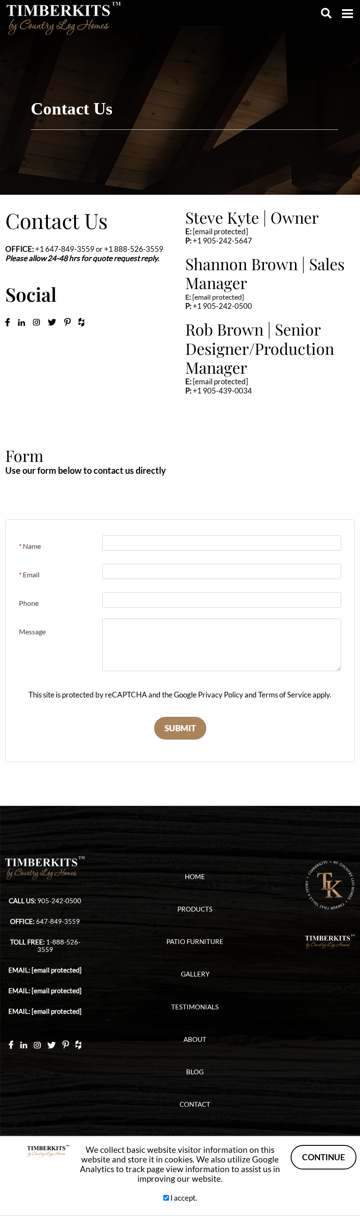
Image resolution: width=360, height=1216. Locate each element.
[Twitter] (51, 1044)
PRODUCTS (194, 909)
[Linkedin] (23, 1044)
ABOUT (195, 1039)
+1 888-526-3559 (133, 249)
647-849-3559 (58, 921)
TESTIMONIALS (195, 1007)
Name (30, 546)
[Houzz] (78, 1044)
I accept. (183, 1197)
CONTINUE (323, 1157)
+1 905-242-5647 (222, 240)
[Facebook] (11, 1044)
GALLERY (195, 974)
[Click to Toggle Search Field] (326, 13)
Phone (29, 603)
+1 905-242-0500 (222, 306)
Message (32, 631)
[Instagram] (37, 1044)
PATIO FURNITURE (194, 941)
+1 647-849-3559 (64, 249)
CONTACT (195, 1104)
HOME (195, 876)
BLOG (195, 1072)
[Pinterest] (65, 1044)
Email (29, 574)
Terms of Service (284, 694)
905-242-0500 (59, 901)
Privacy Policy (220, 694)
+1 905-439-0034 (222, 390)
